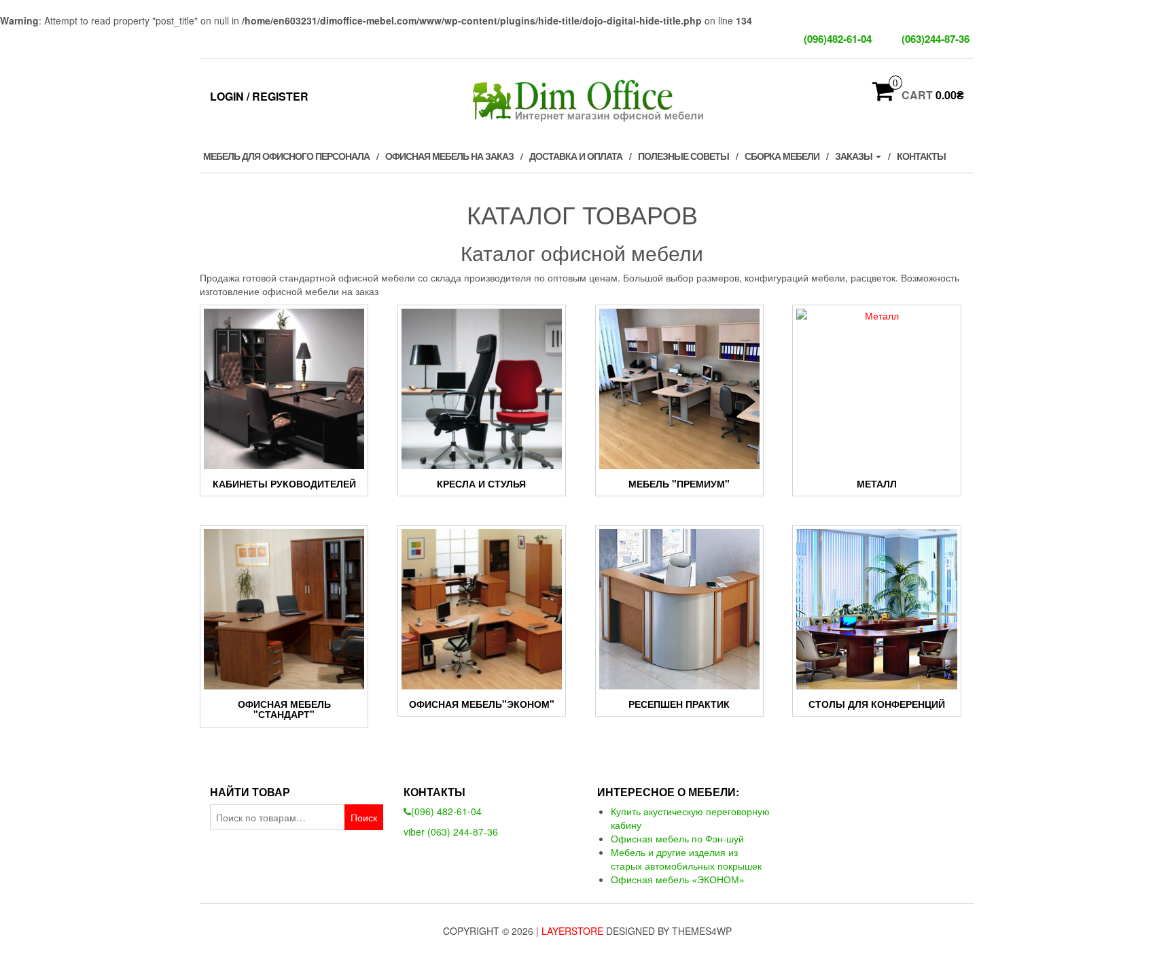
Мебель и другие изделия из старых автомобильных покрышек (686, 858)
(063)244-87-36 (936, 38)
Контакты (921, 155)
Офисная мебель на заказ (449, 155)
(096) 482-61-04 (446, 811)
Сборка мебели (782, 155)
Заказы (854, 155)
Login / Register (259, 96)
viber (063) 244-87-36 (451, 831)
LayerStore (572, 931)
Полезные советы (683, 155)
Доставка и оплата (575, 155)
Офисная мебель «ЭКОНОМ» (678, 879)
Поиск (364, 817)
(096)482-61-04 (839, 38)
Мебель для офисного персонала (286, 155)
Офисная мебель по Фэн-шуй (677, 838)
